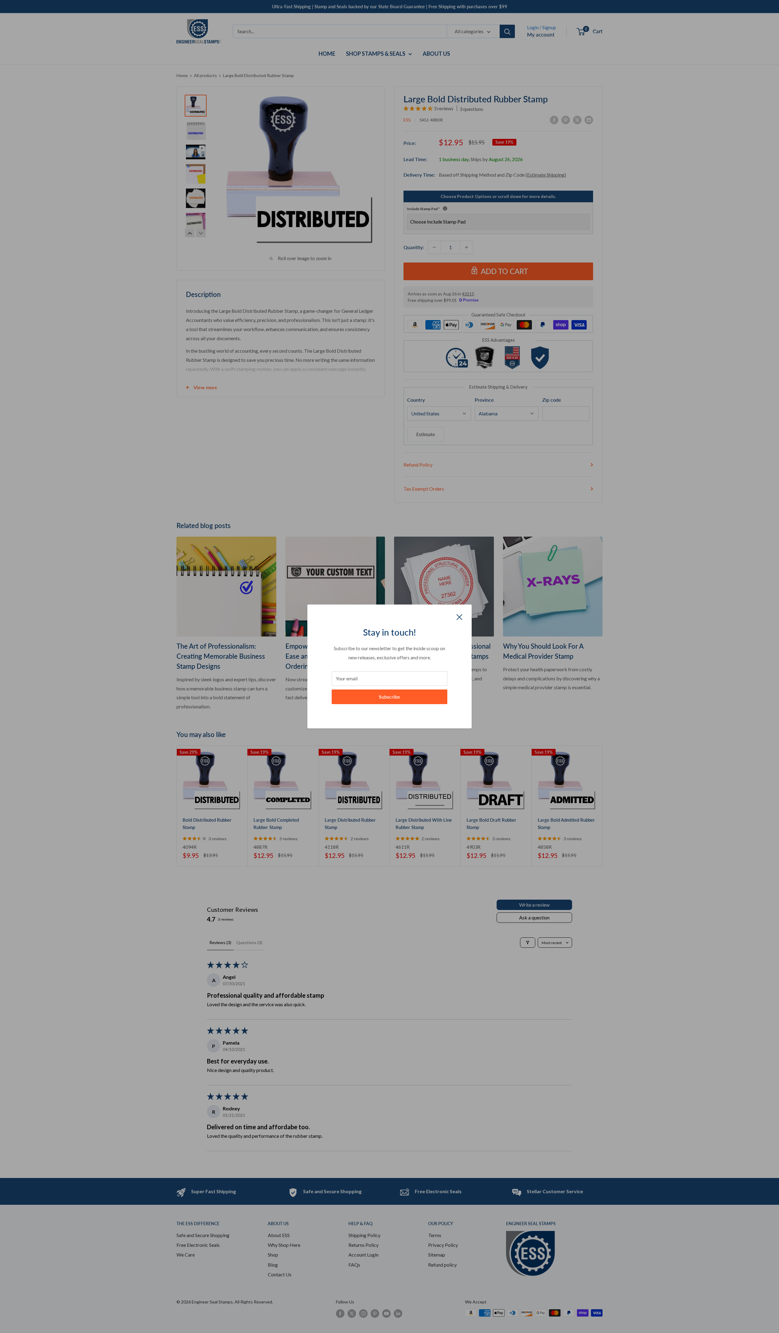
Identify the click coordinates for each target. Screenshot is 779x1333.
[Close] (459, 616)
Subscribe (389, 697)
